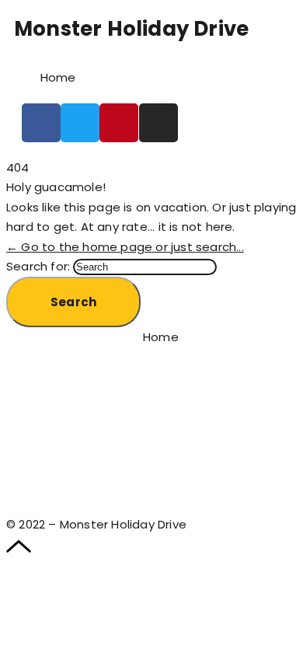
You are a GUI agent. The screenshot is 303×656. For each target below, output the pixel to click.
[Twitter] (80, 122)
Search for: (38, 266)
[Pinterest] (118, 122)
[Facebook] (41, 122)
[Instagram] (158, 122)
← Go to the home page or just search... (125, 247)
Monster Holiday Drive (131, 29)
